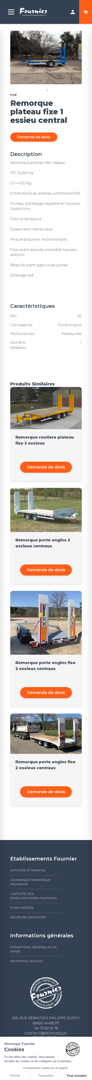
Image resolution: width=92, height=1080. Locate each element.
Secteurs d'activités (28, 917)
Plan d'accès (22, 908)
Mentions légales (26, 961)
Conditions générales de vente (33, 949)
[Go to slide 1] (44, 90)
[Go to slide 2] (47, 90)
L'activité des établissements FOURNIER (33, 896)
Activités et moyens (27, 870)
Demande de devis (33, 137)
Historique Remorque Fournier (30, 882)
